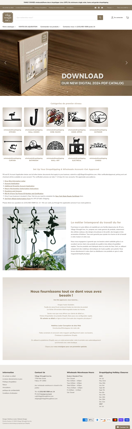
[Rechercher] (100, 17)
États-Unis (122, 7)
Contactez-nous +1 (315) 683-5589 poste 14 (79, 27)
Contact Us (123, 427)
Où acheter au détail (8, 7)
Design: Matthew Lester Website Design (15, 419)
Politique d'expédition (41, 7)
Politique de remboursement (56, 7)
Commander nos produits (49, 27)
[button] (6, 63)
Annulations (70, 7)
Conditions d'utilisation (10, 393)
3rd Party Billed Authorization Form (18, 199)
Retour (5, 385)
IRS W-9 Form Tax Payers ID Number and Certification (24, 194)
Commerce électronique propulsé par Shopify (16, 423)
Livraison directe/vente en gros (24, 7)
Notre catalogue (9, 27)
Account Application (12, 183)
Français (109, 7)
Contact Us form (46, 394)
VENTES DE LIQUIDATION (28, 27)
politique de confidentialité (11, 390)
